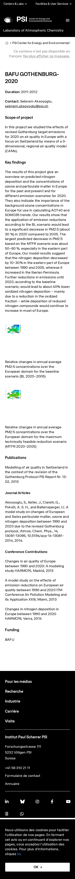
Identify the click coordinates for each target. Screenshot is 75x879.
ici (19, 854)
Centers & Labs (14, 3)
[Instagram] (38, 801)
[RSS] (7, 814)
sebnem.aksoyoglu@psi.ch (26, 106)
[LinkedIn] (7, 801)
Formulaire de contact (22, 776)
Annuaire (12, 784)
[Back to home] (27, 19)
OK (36, 867)
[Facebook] (53, 801)
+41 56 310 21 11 (17, 768)
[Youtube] (68, 801)
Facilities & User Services (52, 3)
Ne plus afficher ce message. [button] (46, 56)
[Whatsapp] (22, 814)
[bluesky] (22, 801)
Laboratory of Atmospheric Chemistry (33, 30)
